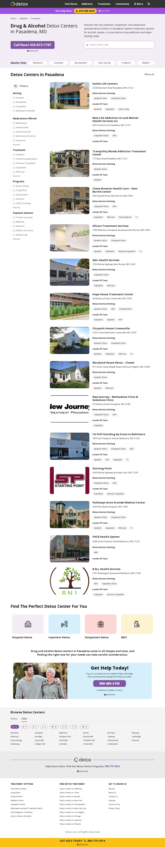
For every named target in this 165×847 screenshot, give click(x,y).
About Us (112, 792)
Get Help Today (82, 840)
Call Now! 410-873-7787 (32, 45)
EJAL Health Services (105, 260)
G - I (34, 726)
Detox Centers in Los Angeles (72, 812)
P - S (64, 726)
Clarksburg (15, 744)
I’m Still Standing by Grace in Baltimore (118, 434)
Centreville (63, 740)
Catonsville (39, 740)
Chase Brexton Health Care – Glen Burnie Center (115, 190)
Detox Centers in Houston (70, 820)
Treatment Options (22, 784)
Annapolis (39, 733)
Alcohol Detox (16, 796)
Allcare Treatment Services (110, 226)
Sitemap (112, 800)
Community (122, 3)
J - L (44, 726)
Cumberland (113, 744)
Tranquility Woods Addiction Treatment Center (119, 153)
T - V (74, 726)
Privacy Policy (114, 808)
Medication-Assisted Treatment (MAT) (27, 808)
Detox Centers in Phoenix (70, 824)
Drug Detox (15, 792)
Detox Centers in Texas (69, 792)
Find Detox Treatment (72, 784)
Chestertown (113, 740)
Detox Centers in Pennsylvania (72, 804)
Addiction (87, 3)
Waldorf (146, 62)
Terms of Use (114, 804)
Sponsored (105, 11)
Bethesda (15, 737)
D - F (25, 726)
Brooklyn (38, 737)
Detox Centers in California (71, 788)
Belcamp (135, 733)
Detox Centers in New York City (73, 808)
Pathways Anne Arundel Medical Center (118, 502)
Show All (16, 145)
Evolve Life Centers (105, 83)
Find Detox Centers (19, 788)
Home (13, 18)
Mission (112, 788)
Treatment (104, 3)
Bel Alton (111, 733)
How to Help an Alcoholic (21, 816)
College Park (40, 744)
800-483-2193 (109, 683)
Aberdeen (15, 733)
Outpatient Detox (18, 804)
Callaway (111, 737)
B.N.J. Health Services (106, 569)
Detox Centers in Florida (70, 796)
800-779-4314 (112, 766)
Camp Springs (16, 740)
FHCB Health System (105, 536)
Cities (24, 718)
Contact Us (113, 796)
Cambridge (136, 737)
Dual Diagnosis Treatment (22, 812)
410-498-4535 (87, 11)
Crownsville (88, 744)
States (14, 718)
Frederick (126, 62)
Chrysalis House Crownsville (111, 328)
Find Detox (71, 3)
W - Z (84, 726)
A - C (15, 726)
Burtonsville (88, 737)
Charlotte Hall (89, 740)
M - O (54, 726)
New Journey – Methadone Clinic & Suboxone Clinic (115, 398)
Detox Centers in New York (71, 800)
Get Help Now (63, 10)
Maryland (23, 18)
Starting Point (102, 468)
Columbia (58, 62)
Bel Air (86, 733)
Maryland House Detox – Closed (113, 362)
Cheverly (135, 740)
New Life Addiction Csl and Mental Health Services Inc (115, 119)
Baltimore (38, 62)
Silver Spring (104, 62)
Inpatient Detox (17, 800)
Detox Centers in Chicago (70, 816)
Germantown (80, 62)
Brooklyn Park (65, 737)
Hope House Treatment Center (112, 294)
